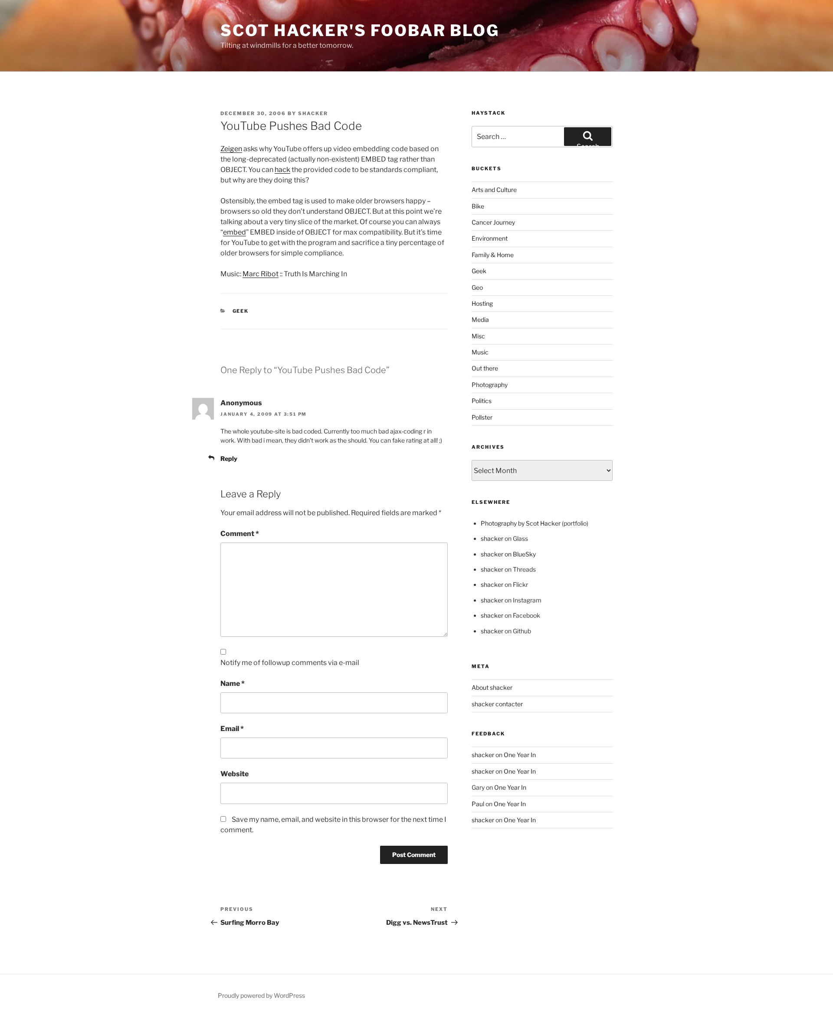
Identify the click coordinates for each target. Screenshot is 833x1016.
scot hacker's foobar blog (359, 30)
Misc (478, 336)
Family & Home (493, 254)
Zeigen (231, 149)
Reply (228, 458)
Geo (477, 287)
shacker (313, 113)
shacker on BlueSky (508, 554)
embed (234, 232)
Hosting (482, 303)
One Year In (520, 754)
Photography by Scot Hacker (521, 523)
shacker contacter (497, 704)
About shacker (492, 687)
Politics (482, 400)
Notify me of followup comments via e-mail (289, 663)
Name (232, 683)
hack (282, 169)
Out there (485, 368)
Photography (490, 384)
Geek (241, 311)
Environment (490, 238)
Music (480, 352)
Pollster (482, 417)
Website (234, 774)
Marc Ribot (261, 274)
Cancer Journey (493, 222)
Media (480, 319)
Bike (478, 206)
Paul (478, 804)
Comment (239, 534)
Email (232, 729)
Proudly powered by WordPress (261, 995)
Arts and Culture (494, 189)
